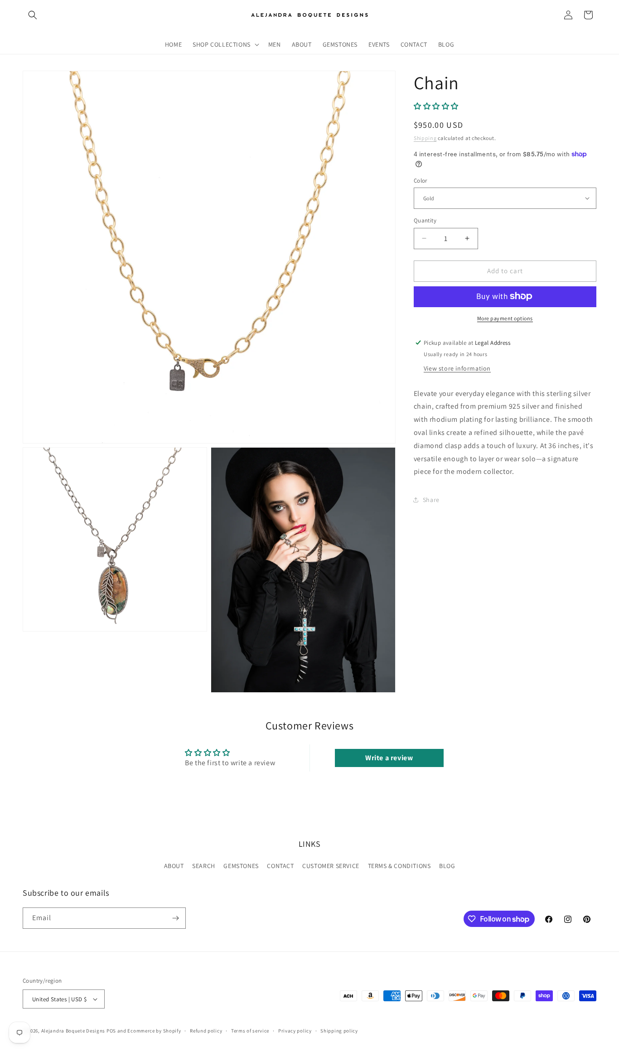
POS (111, 1031)
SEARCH (203, 866)
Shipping (425, 137)
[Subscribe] (175, 918)
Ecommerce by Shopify (154, 1031)
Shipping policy (339, 1031)
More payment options (505, 317)
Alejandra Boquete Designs (73, 1031)
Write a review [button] (389, 757)
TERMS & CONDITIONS (399, 866)
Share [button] (431, 499)
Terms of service (250, 1031)
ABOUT (174, 866)
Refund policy (206, 1031)
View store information (457, 368)
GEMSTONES (240, 866)
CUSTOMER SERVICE (330, 866)
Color (420, 180)
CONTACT (280, 866)
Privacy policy (295, 1031)
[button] (33, 15)
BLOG (447, 866)
